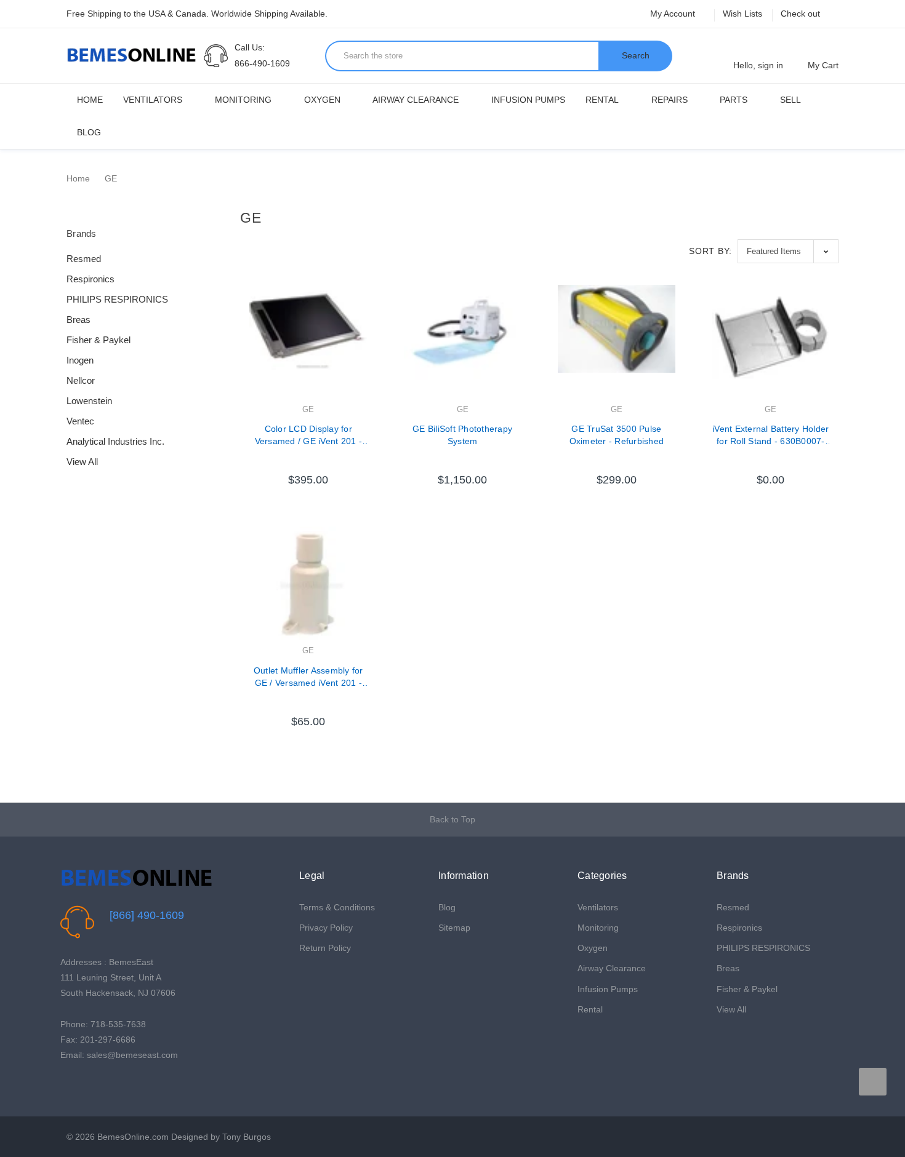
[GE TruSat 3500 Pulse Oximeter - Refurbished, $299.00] (616, 343)
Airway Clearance (415, 100)
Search (636, 55)
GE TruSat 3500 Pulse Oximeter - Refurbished (616, 435)
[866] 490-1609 (147, 915)
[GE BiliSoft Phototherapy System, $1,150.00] (462, 343)
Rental (602, 100)
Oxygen (322, 100)
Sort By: (710, 251)
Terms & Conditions (337, 907)
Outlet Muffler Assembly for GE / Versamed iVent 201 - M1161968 (308, 677)
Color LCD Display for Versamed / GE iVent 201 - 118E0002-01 (308, 435)
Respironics (90, 279)
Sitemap (454, 927)
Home (90, 100)
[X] (85, 1086)
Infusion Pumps (528, 100)
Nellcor (80, 380)
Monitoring (243, 100)
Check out (800, 13)
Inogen (80, 360)
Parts (733, 100)
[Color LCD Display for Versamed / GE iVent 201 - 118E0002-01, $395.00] (307, 343)
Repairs (669, 100)
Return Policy (325, 948)
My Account (674, 13)
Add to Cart (308, 468)
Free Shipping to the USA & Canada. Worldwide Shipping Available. (197, 13)
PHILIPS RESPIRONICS (117, 299)
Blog (89, 132)
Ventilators (152, 100)
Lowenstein (89, 401)
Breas (78, 319)
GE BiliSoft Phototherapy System (462, 435)
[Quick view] (367, 325)
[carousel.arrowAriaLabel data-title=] (873, 1081)
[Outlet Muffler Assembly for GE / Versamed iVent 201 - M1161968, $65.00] (307, 585)
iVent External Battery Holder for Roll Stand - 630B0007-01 (770, 435)
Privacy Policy (326, 927)
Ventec (80, 421)
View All (82, 461)
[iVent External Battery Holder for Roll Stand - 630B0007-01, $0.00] (770, 343)
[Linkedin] (124, 1086)
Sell (790, 100)
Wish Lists (742, 13)
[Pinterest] (105, 1086)
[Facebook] (66, 1086)
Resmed (83, 258)
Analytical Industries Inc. (115, 441)
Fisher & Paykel (98, 340)
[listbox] (788, 251)
